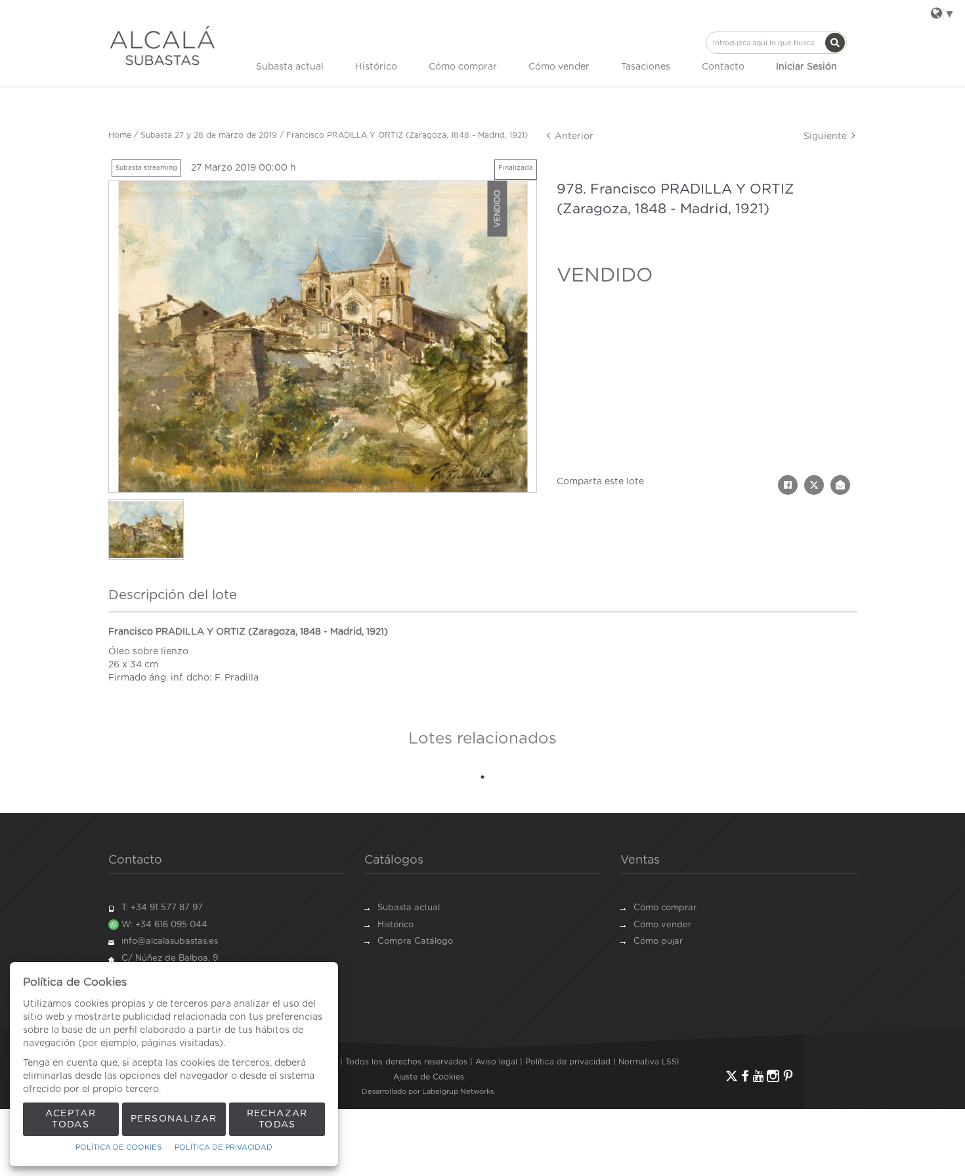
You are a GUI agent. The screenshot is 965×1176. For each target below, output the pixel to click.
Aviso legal (496, 1062)
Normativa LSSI (648, 1062)
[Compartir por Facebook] (788, 485)
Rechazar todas (277, 1119)
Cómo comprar (463, 67)
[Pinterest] (788, 1076)
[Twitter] (731, 1076)
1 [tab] (482, 777)
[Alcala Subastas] (162, 45)
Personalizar (174, 1119)
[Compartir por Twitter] (814, 485)
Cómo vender (559, 67)
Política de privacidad (568, 1062)
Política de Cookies (118, 1147)
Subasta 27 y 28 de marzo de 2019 (208, 135)
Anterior (572, 136)
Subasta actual (290, 67)
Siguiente (826, 136)
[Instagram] (773, 1076)
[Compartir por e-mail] (840, 485)
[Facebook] (745, 1076)
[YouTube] (758, 1076)
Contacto (723, 67)
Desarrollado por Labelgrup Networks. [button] (429, 1091)
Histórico (376, 67)
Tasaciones (645, 67)
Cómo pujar (658, 941)
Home (119, 135)
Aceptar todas (70, 1119)
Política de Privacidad (223, 1147)
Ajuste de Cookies (428, 1077)
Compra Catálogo (415, 941)
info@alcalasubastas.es (169, 941)
